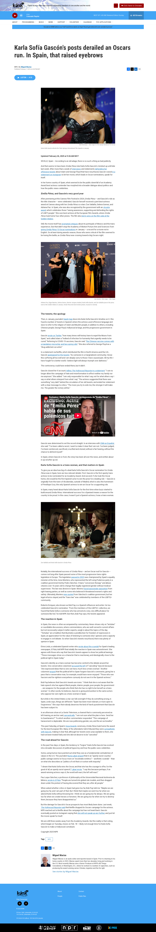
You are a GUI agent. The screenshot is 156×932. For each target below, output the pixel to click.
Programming (28, 22)
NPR (49, 839)
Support (61, 22)
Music (41, 22)
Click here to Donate (132, 5)
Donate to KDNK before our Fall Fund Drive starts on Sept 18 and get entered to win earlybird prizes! (78, 27)
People (60, 896)
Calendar (87, 22)
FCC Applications (103, 22)
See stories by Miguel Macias (66, 871)
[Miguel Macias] (45, 860)
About (15, 22)
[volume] (21, 15)
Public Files (82, 896)
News (50, 22)
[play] (15, 15)
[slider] (24, 15)
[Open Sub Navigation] (19, 22)
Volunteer (74, 22)
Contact (81, 891)
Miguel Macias (26, 67)
